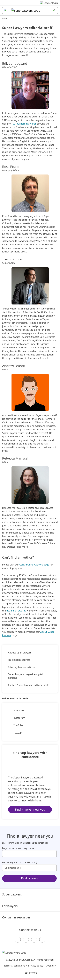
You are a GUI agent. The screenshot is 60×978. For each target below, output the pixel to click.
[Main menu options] (5, 10)
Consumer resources (16, 917)
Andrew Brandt (13, 365)
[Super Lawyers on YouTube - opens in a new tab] (34, 939)
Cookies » (51, 965)
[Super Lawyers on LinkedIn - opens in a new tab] (42, 939)
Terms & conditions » (15, 965)
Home (4, 18)
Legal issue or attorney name (18, 848)
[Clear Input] (53, 853)
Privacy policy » (36, 965)
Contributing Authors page (34, 564)
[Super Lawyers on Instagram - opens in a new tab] (26, 939)
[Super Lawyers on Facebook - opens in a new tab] (18, 939)
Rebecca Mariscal (15, 458)
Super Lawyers (12, 894)
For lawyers (10, 906)
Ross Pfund (10, 166)
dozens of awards (16, 610)
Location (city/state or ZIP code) (19, 862)
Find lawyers (29, 878)
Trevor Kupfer (12, 259)
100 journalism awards (23, 123)
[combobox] (29, 853)
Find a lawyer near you (30, 809)
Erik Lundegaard (14, 63)
